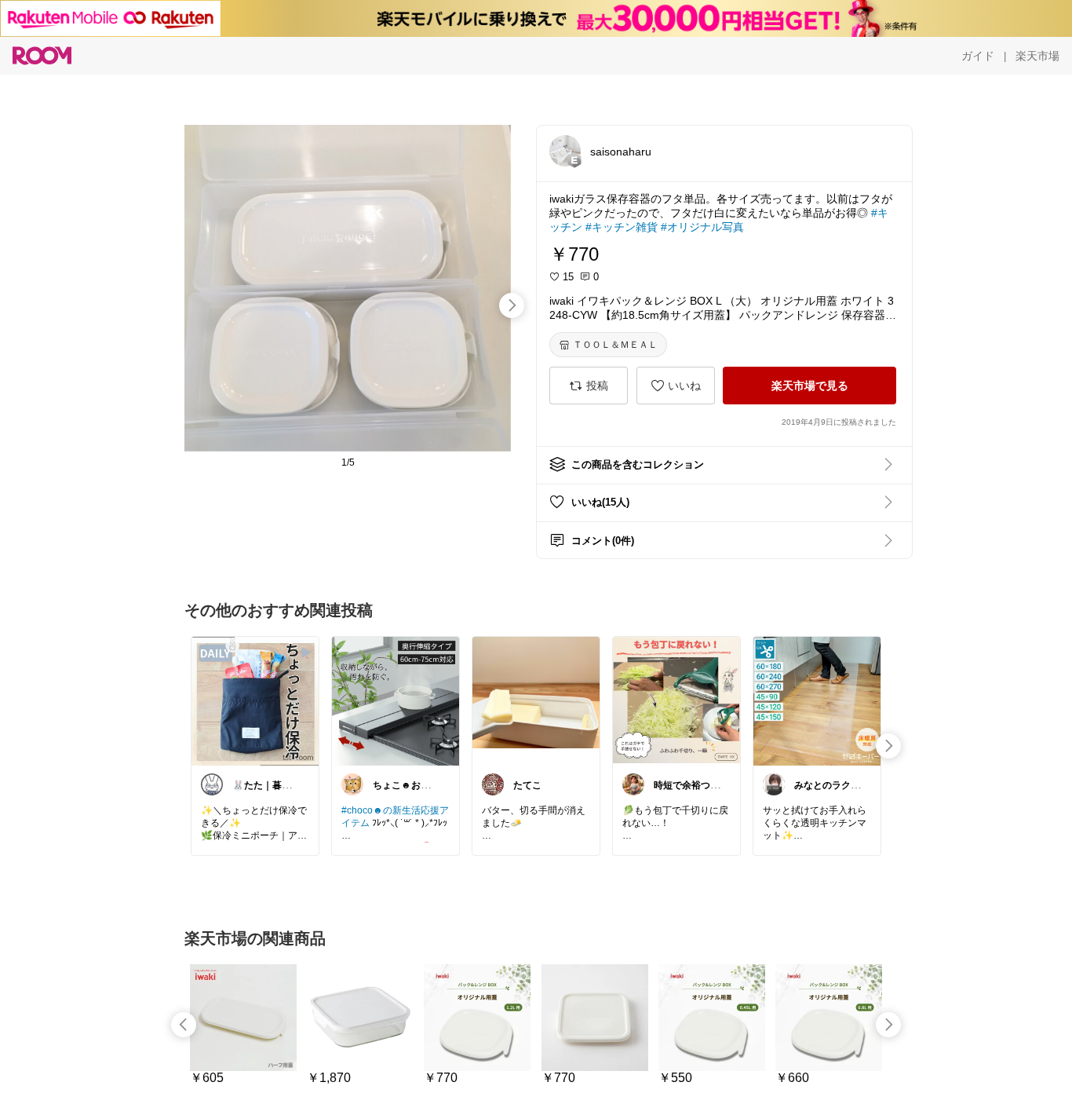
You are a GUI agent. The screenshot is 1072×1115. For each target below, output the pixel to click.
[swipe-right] (511, 305)
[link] (255, 700)
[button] (565, 150)
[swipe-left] (183, 1024)
